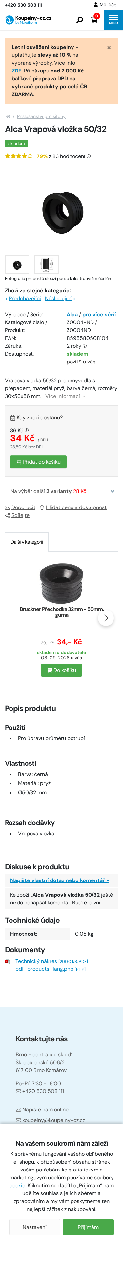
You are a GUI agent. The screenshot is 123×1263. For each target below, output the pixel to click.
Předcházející (25, 298)
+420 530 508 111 (43, 1091)
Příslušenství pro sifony (41, 116)
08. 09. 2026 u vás (61, 658)
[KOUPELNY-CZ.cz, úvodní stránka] (28, 20)
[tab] (27, 541)
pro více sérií (99, 314)
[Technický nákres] (46, 264)
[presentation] (17, 618)
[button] (79, 20)
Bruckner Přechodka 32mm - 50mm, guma (62, 612)
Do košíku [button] (64, 670)
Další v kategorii (26, 541)
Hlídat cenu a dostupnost (76, 507)
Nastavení (35, 1227)
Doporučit (23, 507)
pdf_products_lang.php (50, 968)
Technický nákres (51, 961)
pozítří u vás (81, 361)
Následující (58, 298)
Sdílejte (20, 515)
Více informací (63, 396)
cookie (17, 1185)
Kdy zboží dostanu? (40, 417)
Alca (72, 314)
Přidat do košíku (41, 461)
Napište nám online (45, 1109)
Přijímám (88, 1227)
